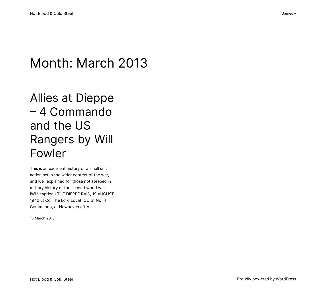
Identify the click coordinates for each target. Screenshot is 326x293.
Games (287, 13)
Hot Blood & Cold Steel (51, 13)
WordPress (286, 279)
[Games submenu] (295, 13)
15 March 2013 (42, 218)
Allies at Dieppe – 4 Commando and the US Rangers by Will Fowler (72, 125)
